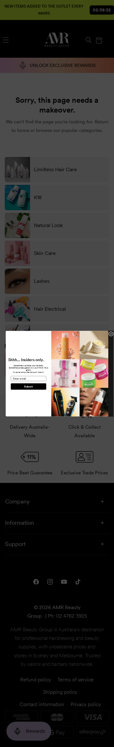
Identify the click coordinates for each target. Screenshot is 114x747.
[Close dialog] (111, 334)
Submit (28, 386)
